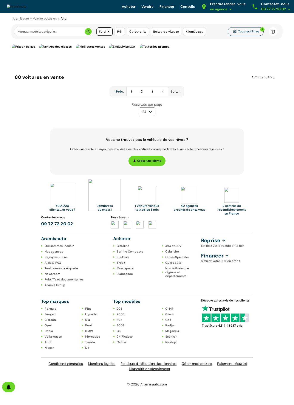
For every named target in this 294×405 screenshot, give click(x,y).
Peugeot (51, 314)
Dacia (49, 331)
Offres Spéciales (177, 257)
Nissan (49, 348)
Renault (50, 309)
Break (121, 263)
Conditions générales (65, 363)
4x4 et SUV (173, 246)
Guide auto (173, 263)
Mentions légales (101, 363)
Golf (168, 320)
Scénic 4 (171, 336)
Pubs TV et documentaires (64, 279)
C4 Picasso (125, 336)
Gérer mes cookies (197, 363)
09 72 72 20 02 (57, 224)
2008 (121, 314)
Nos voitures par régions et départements (177, 272)
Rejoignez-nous (56, 257)
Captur (122, 342)
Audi (48, 342)
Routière (123, 257)
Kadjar (170, 325)
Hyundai (91, 314)
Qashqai (171, 342)
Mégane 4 (172, 331)
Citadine (123, 246)
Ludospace (125, 274)
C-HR (169, 309)
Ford (88, 325)
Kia (87, 320)
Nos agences (54, 251)
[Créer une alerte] (8, 387)
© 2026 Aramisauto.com (147, 384)
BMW (89, 331)
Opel (48, 325)
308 (120, 320)
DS (87, 348)
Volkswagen (53, 336)
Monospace (125, 268)
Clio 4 (169, 314)
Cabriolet (172, 251)
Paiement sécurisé (232, 363)
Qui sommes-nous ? (59, 246)
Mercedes (92, 336)
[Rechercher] (88, 31)
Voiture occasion (45, 18)
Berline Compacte (130, 251)
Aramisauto (21, 18)
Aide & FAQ (53, 263)
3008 (121, 325)
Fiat (88, 309)
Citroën (50, 320)
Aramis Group (55, 285)
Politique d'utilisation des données (148, 363)
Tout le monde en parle (61, 268)
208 (120, 309)
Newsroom (52, 274)
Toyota (90, 342)
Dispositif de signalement (149, 369)
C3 (119, 331)
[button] (108, 31)
